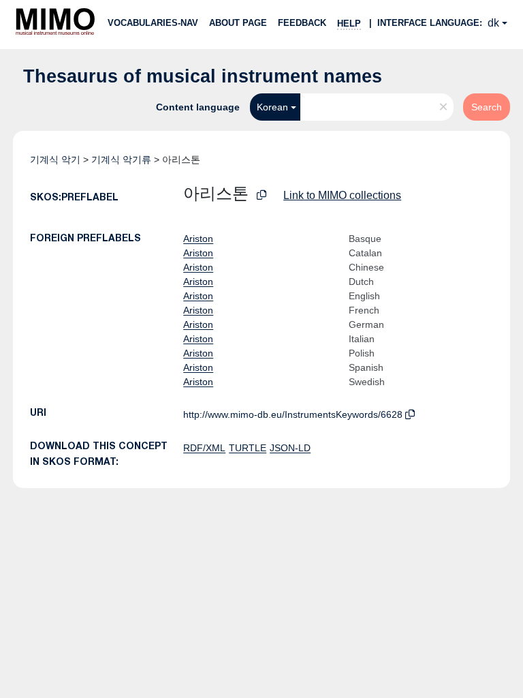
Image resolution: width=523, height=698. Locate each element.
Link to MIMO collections (342, 195)
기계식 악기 (55, 159)
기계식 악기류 (121, 159)
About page (238, 23)
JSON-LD (290, 447)
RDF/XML (204, 447)
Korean (272, 107)
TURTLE (247, 447)
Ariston (198, 238)
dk (493, 23)
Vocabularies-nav (153, 23)
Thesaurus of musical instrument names (202, 76)
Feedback (302, 23)
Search (486, 107)
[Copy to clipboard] (261, 195)
